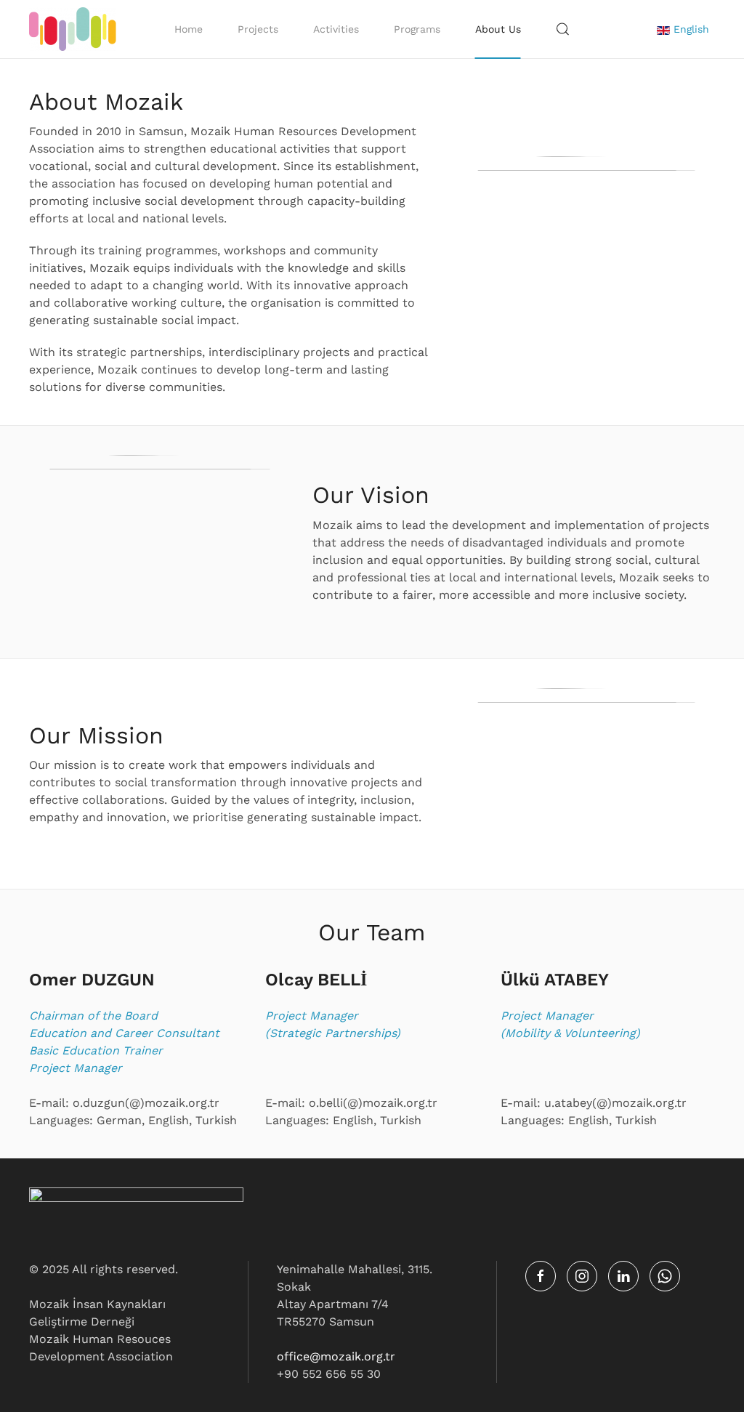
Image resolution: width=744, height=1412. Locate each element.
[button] (563, 29)
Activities (336, 29)
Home (188, 29)
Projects (258, 29)
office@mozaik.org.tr (336, 1356)
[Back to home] (72, 29)
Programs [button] (417, 29)
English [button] (689, 29)
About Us (498, 29)
